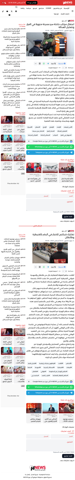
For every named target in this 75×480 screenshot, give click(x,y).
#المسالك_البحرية (49, 367)
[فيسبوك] (16, 11)
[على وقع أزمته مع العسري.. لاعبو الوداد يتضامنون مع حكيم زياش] (34, 173)
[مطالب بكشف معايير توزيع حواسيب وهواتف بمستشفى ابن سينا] (13, 56)
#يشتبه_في (35, 375)
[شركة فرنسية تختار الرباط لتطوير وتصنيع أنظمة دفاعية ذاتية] (50, 173)
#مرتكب (55, 135)
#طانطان (35, 371)
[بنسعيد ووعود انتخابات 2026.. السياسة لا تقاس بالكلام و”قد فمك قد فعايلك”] (66, 413)
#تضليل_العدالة (62, 131)
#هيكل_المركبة (33, 135)
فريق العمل (34, 474)
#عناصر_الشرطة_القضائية (60, 375)
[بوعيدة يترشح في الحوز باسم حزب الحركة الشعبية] (13, 72)
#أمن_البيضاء (68, 127)
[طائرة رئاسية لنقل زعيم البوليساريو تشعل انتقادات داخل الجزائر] (66, 173)
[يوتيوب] (7, 11)
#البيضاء (69, 367)
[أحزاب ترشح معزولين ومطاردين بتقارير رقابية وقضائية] (13, 64)
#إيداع (45, 127)
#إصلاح (51, 127)
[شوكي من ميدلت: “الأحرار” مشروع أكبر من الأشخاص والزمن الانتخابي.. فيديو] (13, 95)
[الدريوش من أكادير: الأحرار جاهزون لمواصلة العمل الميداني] (13, 293)
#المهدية (38, 367)
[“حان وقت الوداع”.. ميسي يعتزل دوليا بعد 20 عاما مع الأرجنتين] (13, 285)
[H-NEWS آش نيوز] (67, 2)
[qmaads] (37, 468)
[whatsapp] (44, 63)
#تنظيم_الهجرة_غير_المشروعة (58, 371)
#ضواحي (43, 371)
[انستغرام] (9, 15)
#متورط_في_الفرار (66, 135)
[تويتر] (12, 11)
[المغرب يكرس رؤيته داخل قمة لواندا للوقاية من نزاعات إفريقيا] (13, 79)
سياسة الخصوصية (44, 474)
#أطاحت (60, 363)
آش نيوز (64, 21)
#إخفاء (59, 127)
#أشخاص (68, 363)
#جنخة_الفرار (51, 131)
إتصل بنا (27, 474)
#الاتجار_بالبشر (32, 363)
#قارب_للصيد (46, 375)
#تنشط (30, 367)
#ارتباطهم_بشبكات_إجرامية (47, 363)
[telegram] (48, 63)
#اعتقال (37, 127)
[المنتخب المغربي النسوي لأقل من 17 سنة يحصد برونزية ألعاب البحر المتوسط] (13, 269)
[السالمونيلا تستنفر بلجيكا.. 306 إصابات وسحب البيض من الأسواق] (13, 277)
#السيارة (29, 127)
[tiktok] (3, 11)
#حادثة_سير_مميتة (38, 131)
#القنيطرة (60, 367)
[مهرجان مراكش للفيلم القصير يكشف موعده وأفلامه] (34, 413)
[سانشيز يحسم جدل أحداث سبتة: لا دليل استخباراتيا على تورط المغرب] (13, 87)
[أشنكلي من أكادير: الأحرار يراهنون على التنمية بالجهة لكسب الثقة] (50, 413)
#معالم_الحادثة (45, 135)
